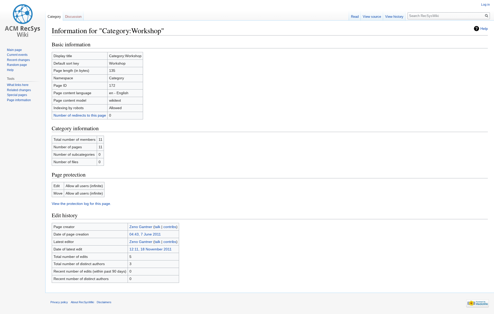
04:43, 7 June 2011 (145, 234)
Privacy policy (59, 302)
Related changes (19, 90)
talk (157, 227)
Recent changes (18, 60)
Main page (14, 50)
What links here (18, 85)
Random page (17, 65)
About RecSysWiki (82, 302)
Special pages (17, 95)
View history (394, 17)
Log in (485, 4)
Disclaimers (104, 302)
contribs (169, 227)
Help (484, 29)
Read (355, 17)
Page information (19, 100)
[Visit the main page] (22, 20)
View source (372, 17)
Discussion (73, 17)
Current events (17, 55)
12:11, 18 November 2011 (150, 249)
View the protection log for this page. (81, 204)
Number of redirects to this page (80, 115)
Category (54, 17)
